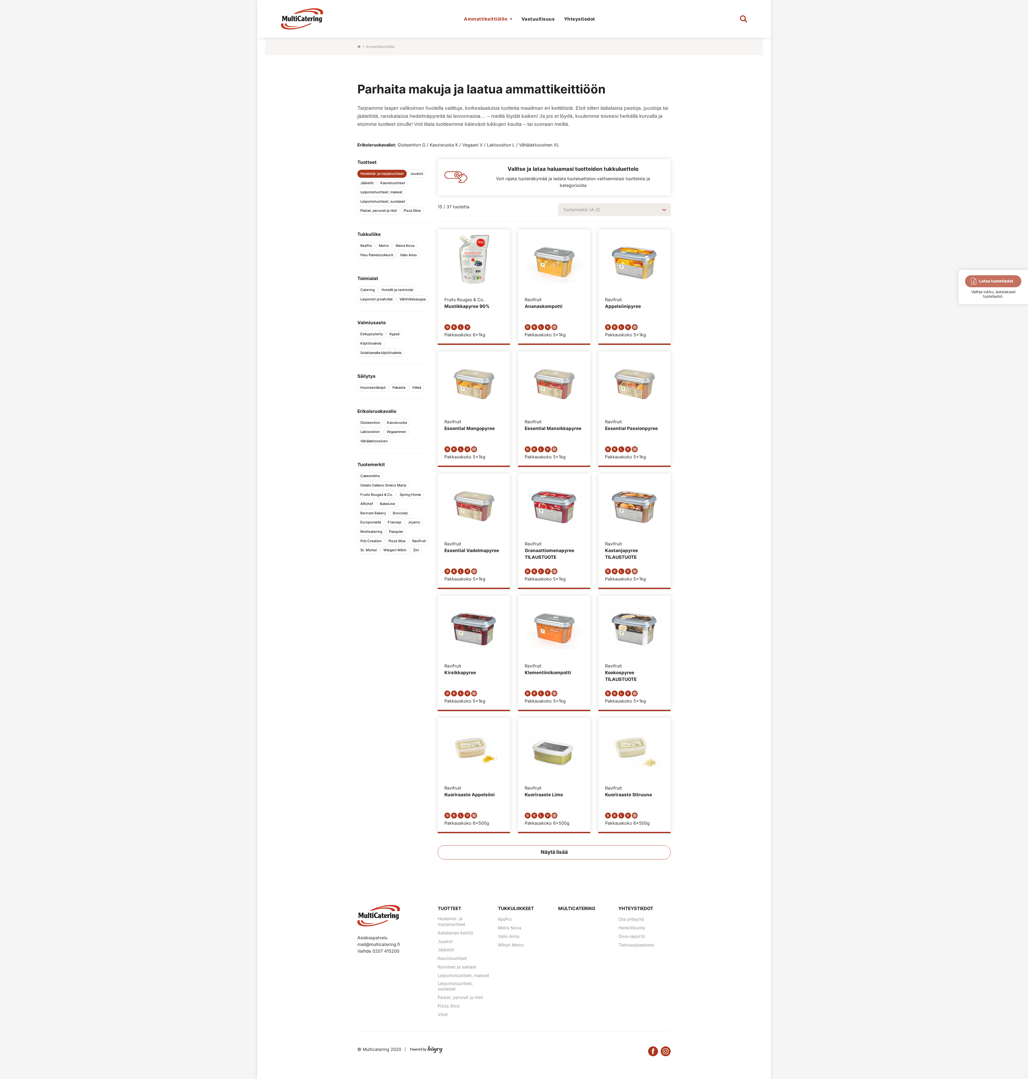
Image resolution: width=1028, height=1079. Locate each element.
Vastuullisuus (538, 19)
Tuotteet (449, 908)
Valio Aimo (509, 936)
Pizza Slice (449, 1006)
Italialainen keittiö (455, 932)
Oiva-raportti (631, 936)
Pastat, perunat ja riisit (460, 997)
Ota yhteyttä (631, 919)
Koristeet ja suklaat (457, 966)
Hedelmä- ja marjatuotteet (451, 921)
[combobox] (614, 209)
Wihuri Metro (511, 945)
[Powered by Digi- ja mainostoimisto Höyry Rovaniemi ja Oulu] (426, 1048)
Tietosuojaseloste (636, 945)
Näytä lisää (554, 852)
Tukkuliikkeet (516, 908)
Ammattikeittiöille (485, 19)
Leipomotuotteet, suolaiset (455, 986)
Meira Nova (509, 927)
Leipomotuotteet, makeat (463, 975)
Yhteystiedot (579, 19)
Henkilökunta (631, 927)
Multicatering (576, 908)
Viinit (443, 1014)
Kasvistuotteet (452, 958)
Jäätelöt (446, 949)
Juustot (445, 941)
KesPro (505, 919)
